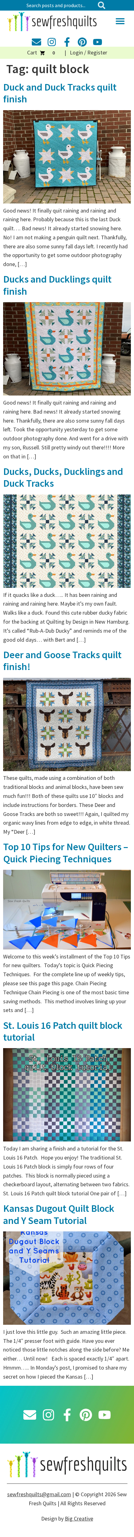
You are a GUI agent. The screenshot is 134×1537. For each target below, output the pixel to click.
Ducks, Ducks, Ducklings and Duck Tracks (63, 477)
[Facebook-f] (67, 42)
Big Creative (79, 1518)
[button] (120, 21)
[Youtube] (97, 42)
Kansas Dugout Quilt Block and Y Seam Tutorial (58, 1214)
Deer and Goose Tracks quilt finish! (62, 661)
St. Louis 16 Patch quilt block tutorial (62, 1031)
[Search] (102, 5)
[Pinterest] (82, 42)
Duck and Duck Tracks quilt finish (60, 93)
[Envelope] (36, 42)
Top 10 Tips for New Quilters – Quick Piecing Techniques (65, 853)
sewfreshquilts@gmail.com (39, 1494)
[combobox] (59, 5)
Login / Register (88, 52)
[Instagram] (51, 42)
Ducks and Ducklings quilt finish (57, 285)
